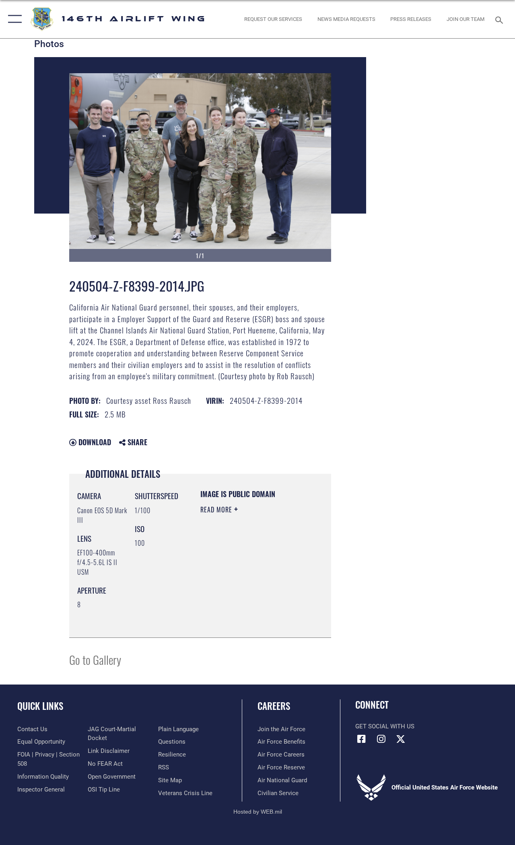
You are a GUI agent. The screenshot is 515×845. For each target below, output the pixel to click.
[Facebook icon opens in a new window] (361, 739)
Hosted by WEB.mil (257, 811)
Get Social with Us (384, 726)
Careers (274, 706)
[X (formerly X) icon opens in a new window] (401, 739)
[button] (13, 19)
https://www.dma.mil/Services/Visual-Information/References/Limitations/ (249, 611)
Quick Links (40, 706)
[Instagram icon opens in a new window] (381, 739)
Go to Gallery (95, 659)
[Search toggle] (500, 19)
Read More (217, 509)
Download (93, 442)
